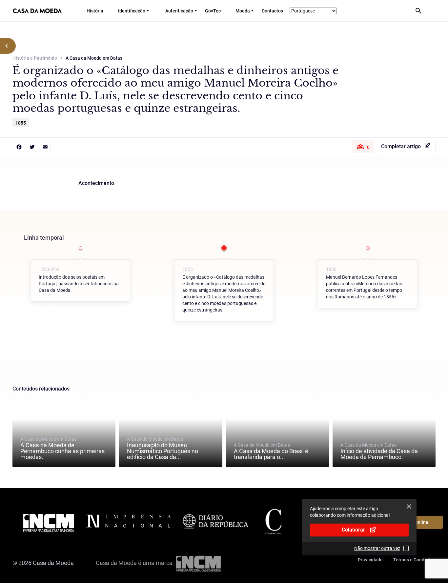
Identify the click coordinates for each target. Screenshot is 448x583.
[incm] (198, 562)
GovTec (213, 10)
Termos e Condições (414, 559)
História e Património (34, 58)
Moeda (242, 10)
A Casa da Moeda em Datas (62, 448)
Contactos (272, 10)
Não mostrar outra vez (377, 548)
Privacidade (370, 559)
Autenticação (179, 10)
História (95, 10)
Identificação (131, 10)
